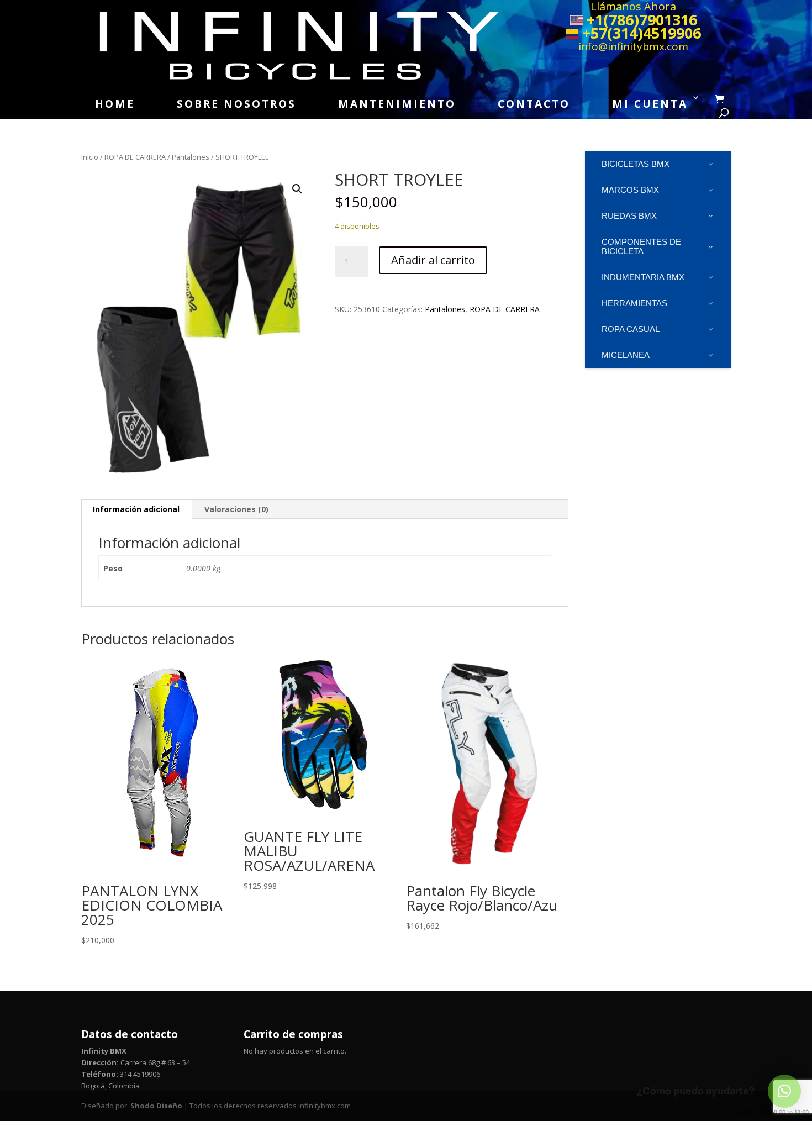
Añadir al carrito (433, 259)
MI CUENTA (650, 104)
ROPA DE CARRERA (135, 157)
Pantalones (190, 157)
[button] (297, 189)
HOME (115, 104)
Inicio (89, 157)
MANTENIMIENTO (397, 104)
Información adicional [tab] (136, 509)
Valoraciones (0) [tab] (236, 509)
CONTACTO (534, 104)
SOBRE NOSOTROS (236, 104)
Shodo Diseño (156, 1106)
